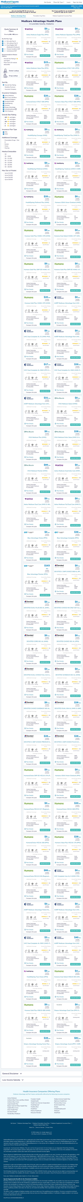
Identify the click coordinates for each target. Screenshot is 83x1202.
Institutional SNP (12, 51)
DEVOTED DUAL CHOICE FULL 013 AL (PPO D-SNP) (41, 675)
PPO (6, 132)
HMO (6, 134)
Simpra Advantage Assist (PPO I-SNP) (67, 1044)
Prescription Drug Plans (39, 16)
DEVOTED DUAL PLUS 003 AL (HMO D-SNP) (39, 608)
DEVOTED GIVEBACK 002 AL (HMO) (68, 675)
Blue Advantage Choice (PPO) (37, 538)
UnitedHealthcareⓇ (11, 109)
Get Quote (47, 2)
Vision (6, 146)
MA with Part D (11, 41)
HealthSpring (8, 103)
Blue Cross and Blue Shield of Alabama (11, 98)
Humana (7, 105)
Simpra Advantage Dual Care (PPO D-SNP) (68, 1010)
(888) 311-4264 (76, 6)
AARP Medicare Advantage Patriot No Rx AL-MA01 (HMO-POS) (45, 910)
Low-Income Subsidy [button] (12, 1080)
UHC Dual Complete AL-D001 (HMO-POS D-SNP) (40, 943)
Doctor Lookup (14, 71)
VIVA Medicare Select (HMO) (67, 404)
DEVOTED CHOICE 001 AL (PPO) (68, 641)
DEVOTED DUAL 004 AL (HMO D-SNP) (68, 708)
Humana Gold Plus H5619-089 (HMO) (37, 1010)
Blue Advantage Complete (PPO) (68, 538)
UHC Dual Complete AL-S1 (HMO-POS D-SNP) (39, 337)
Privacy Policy (49, 1127)
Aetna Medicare (9, 95)
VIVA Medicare (9, 111)
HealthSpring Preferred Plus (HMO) (37, 202)
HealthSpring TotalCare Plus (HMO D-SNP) (68, 135)
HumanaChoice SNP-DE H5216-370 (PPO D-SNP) (40, 776)
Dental (7, 144)
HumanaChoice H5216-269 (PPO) (37, 843)
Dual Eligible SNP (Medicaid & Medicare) (13, 46)
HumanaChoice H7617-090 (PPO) (37, 102)
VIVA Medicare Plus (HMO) (37, 437)
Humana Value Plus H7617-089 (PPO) (68, 102)
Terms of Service (40, 1127)
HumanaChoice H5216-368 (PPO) (67, 809)
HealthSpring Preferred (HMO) (37, 169)
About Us (31, 1127)
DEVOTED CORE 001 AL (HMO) (37, 641)
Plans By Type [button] (58, 2)
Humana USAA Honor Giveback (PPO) (67, 776)
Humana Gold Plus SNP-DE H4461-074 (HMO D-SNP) (42, 270)
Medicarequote (10, 1)
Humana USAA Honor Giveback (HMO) (68, 202)
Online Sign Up (45, 55)
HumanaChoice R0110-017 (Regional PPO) (38, 809)
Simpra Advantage (10, 107)
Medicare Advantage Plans (18, 16)
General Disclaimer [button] (11, 1073)
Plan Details (29, 54)
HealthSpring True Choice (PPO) (37, 977)
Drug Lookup (13, 76)
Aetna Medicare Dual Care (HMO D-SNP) (37, 504)
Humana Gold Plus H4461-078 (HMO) (37, 236)
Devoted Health (9, 101)
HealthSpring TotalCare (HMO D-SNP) (67, 169)
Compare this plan (31, 57)
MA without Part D (12, 43)
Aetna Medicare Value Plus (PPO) (37, 68)
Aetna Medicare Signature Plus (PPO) (68, 35)
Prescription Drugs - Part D (12, 141)
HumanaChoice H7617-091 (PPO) (67, 68)
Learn (68, 2)
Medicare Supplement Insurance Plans (62, 16)
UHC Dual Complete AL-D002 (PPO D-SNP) (38, 370)
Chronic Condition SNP (13, 49)
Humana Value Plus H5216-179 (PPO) (68, 843)
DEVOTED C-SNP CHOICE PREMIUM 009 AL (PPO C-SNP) (43, 742)
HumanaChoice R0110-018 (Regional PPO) (38, 876)
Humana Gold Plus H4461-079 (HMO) (37, 303)
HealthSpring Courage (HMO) (37, 135)
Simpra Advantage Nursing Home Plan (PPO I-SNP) (41, 1044)
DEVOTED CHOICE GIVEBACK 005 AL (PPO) (39, 708)
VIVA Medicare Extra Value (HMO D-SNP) (68, 437)
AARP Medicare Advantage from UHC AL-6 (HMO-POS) (42, 404)
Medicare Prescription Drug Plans (41, 1123)
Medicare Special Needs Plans (40, 1125)
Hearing (7, 148)
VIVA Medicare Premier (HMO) (37, 471)
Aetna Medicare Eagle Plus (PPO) (37, 35)
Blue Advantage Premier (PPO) (37, 574)
